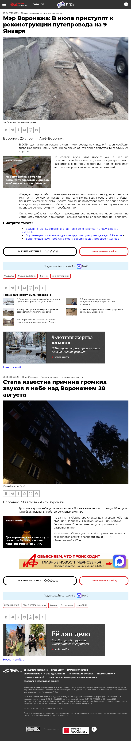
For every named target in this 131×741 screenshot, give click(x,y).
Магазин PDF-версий (77, 670)
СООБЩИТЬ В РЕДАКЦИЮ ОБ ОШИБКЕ (41, 681)
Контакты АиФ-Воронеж (81, 674)
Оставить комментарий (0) (104, 251)
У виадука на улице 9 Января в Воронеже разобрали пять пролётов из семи (37, 310)
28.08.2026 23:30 (11, 377)
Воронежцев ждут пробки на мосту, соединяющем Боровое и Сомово (72, 238)
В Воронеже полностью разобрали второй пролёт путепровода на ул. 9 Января (38, 300)
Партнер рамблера (51, 729)
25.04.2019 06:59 (11, 13)
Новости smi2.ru (13, 367)
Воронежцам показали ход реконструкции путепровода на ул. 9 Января (74, 235)
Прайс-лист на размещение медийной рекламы (73, 678)
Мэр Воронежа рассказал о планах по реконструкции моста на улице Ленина (36, 320)
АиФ (23, 486)
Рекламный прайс (106, 674)
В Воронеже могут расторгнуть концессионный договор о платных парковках (97, 301)
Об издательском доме (36, 670)
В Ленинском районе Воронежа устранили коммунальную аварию (101, 310)
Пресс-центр (57, 670)
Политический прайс (34, 678)
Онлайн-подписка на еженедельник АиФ (44, 674)
